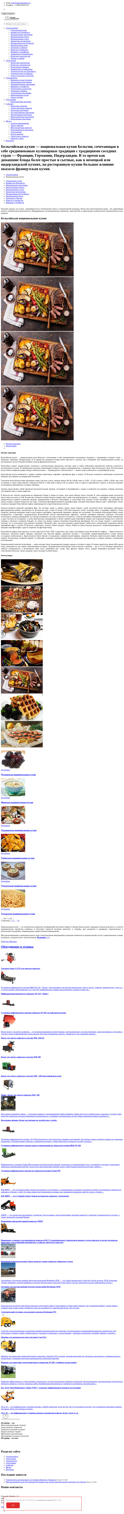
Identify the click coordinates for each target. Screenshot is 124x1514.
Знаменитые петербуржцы (21, 69)
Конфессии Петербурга (20, 32)
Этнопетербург (12, 28)
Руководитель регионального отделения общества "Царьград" (32, 1480)
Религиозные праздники (21, 119)
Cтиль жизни (16, 132)
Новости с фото (17, 138)
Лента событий (17, 125)
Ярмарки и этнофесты (20, 52)
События (9, 104)
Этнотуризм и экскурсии (21, 89)
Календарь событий (19, 106)
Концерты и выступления (21, 80)
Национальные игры (19, 45)
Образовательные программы (23, 84)
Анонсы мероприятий (20, 123)
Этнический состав (19, 30)
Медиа (8, 121)
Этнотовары (11, 100)
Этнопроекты (11, 78)
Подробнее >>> (43, 937)
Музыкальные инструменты (22, 43)
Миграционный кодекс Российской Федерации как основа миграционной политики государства (46, 1482)
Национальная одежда (20, 37)
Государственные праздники (22, 112)
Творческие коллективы (21, 41)
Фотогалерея (11, 446)
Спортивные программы (21, 93)
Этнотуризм (11, 61)
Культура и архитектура (20, 56)
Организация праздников (21, 82)
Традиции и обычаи (19, 48)
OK (13, 1505)
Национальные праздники (21, 35)
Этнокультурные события (21, 108)
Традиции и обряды (19, 91)
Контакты (10, 141)
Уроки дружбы (17, 97)
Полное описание (13, 444)
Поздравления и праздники (22, 130)
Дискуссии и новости (20, 136)
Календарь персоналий (20, 63)
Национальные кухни (20, 39)
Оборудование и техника (17, 946)
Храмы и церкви (17, 58)
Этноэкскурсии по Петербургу (23, 71)
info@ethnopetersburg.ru (20, 3)
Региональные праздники (21, 115)
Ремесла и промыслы (19, 50)
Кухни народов (17, 134)
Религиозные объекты (20, 67)
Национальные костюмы (21, 102)
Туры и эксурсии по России (22, 76)
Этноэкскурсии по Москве (22, 74)
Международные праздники (22, 117)
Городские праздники (20, 110)
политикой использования (44, 1500)
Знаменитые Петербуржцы (22, 54)
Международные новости (21, 128)
